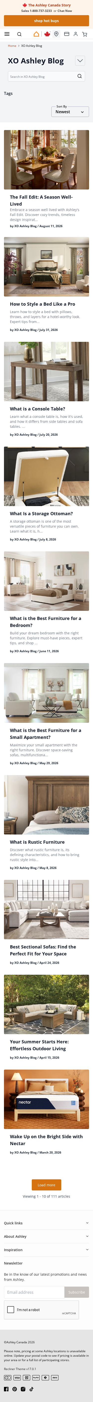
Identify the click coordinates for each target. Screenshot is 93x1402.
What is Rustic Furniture (37, 842)
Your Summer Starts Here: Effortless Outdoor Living (39, 1045)
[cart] (84, 34)
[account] (75, 33)
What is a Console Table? (37, 409)
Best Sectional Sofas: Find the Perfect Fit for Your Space (43, 950)
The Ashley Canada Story (49, 5)
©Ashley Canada (15, 1342)
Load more (46, 1185)
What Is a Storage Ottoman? (41, 513)
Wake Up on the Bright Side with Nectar (46, 1139)
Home (12, 46)
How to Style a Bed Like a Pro (42, 304)
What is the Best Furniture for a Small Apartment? (45, 733)
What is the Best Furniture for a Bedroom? (45, 621)
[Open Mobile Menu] (7, 34)
